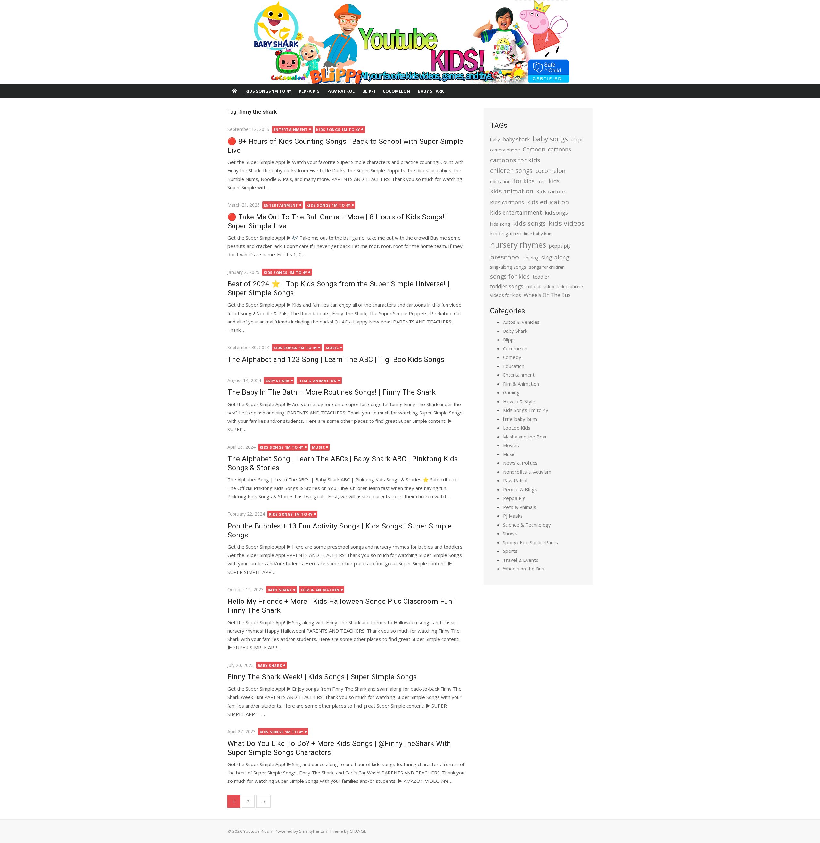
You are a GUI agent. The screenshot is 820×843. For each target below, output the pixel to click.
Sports (510, 551)
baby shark (516, 139)
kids (554, 181)
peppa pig (560, 246)
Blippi (368, 91)
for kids (524, 181)
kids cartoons (507, 202)
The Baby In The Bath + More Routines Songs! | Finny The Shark (331, 392)
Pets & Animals (519, 507)
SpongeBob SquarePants (530, 542)
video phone (570, 286)
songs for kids (510, 276)
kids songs (529, 223)
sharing (530, 258)
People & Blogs (520, 489)
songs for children (547, 267)
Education (513, 366)
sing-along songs (508, 267)
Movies (511, 445)
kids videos (567, 223)
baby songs (550, 138)
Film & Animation (317, 380)
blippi (576, 139)
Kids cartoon (551, 191)
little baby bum (538, 234)
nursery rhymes (518, 244)
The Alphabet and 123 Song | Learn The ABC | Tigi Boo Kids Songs (335, 359)
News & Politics (520, 463)
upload (533, 286)
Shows (510, 533)
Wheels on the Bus (523, 568)
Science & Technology (527, 524)
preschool (505, 256)
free (541, 181)
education (500, 181)
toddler (541, 277)
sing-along (555, 257)
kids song (500, 224)
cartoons (559, 149)
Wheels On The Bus (547, 295)
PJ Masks (513, 515)
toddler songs (506, 286)
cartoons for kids (515, 160)
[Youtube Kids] (410, 42)
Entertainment (291, 129)
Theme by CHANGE (348, 831)
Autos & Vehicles (521, 322)
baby (495, 140)
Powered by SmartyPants (299, 831)
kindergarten (505, 233)
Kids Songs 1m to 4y (268, 91)
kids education (548, 202)
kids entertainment (516, 212)
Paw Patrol (341, 91)
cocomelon (550, 171)
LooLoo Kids (516, 427)
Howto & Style (519, 401)
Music (332, 347)
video (548, 286)
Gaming (511, 392)
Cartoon (534, 149)
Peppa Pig (309, 91)
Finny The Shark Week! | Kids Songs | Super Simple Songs (322, 677)
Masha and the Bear (525, 436)
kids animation (511, 191)
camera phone (505, 150)
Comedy (512, 357)
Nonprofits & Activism (527, 472)
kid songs (556, 212)
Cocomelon (396, 91)
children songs (511, 170)
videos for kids (505, 295)
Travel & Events (520, 560)
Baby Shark (431, 91)
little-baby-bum (520, 419)
